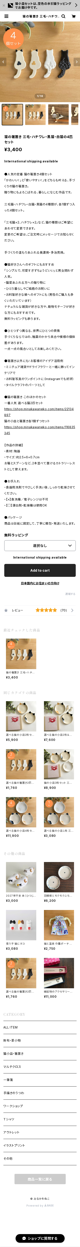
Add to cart (40, 570)
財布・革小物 (12, 1040)
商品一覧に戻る (40, 1179)
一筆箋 (8, 1080)
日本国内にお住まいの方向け (40, 583)
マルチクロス (12, 1066)
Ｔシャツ (8, 1119)
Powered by (35, 1205)
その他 (7, 1158)
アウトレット (11, 1132)
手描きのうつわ (13, 1093)
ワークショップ (13, 1106)
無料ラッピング (16, 535)
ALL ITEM (10, 1027)
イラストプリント (14, 1145)
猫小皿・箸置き (13, 1053)
